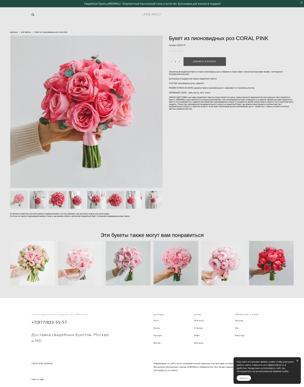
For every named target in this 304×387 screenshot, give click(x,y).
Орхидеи (158, 335)
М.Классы (199, 320)
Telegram (239, 320)
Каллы (157, 328)
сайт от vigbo (38, 379)
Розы (156, 320)
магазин (14, 32)
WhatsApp (240, 335)
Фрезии (157, 343)
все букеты (26, 32)
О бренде (198, 328)
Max (237, 328)
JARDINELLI (152, 14)
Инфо (197, 335)
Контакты (198, 343)
